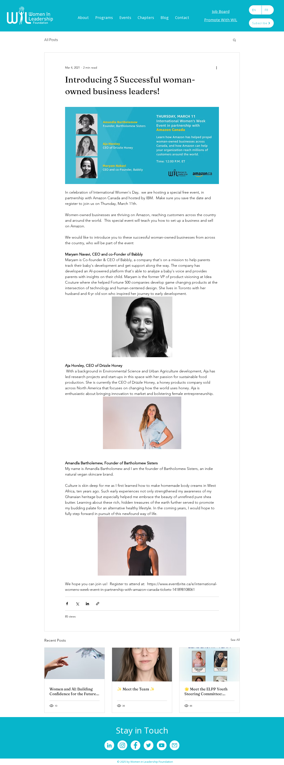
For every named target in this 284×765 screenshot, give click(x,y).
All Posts (51, 39)
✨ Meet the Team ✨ (135, 689)
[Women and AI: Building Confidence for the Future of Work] (74, 664)
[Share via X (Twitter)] (77, 604)
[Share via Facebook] (67, 604)
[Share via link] (98, 604)
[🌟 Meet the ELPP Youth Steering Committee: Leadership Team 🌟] (209, 664)
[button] (234, 39)
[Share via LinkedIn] (87, 604)
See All (235, 640)
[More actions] (216, 67)
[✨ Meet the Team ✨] (142, 664)
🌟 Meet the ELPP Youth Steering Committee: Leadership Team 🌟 (205, 691)
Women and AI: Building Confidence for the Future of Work (72, 691)
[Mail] (174, 745)
